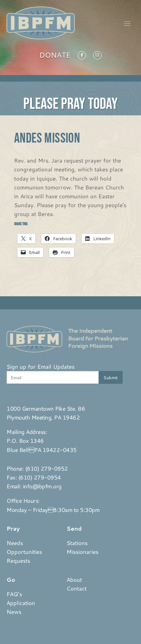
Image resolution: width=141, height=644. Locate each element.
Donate (54, 56)
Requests (18, 560)
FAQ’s (14, 594)
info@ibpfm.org (42, 486)
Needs (15, 543)
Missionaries (82, 552)
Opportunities (24, 552)
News (14, 611)
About (74, 579)
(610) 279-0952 (46, 468)
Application (21, 603)
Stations (77, 543)
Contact (77, 588)
